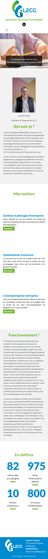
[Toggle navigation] (7, 30)
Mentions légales (17, 556)
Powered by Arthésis (30, 556)
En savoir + (9, 228)
